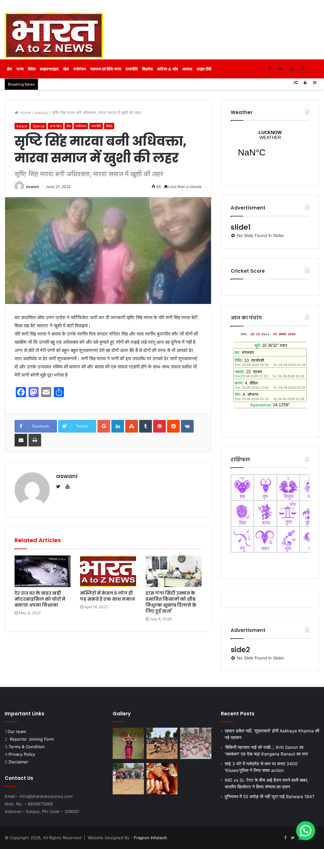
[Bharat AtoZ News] (54, 35)
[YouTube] (291, 68)
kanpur (41, 112)
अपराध (187, 68)
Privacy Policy (22, 754)
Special (39, 126)
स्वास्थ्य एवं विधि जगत (105, 68)
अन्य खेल (55, 126)
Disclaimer (18, 761)
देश (68, 126)
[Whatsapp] (313, 68)
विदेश (31, 68)
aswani (32, 186)
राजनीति (132, 68)
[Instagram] (302, 68)
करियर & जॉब (167, 68)
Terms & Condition (27, 746)
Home (24, 112)
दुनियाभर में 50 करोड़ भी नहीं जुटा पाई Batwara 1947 (270, 796)
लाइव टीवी (204, 68)
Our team (17, 731)
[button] (305, 830)
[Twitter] (280, 68)
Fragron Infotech (150, 837)
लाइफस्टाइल (49, 68)
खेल (66, 68)
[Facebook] (269, 68)
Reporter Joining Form (32, 739)
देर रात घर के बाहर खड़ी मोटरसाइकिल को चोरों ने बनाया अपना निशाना (40, 599)
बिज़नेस (147, 68)
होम (9, 68)
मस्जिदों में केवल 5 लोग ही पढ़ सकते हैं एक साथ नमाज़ (107, 596)
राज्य (19, 68)
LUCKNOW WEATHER (270, 147)
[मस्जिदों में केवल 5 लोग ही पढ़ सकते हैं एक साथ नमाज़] (108, 571)
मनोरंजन (79, 68)
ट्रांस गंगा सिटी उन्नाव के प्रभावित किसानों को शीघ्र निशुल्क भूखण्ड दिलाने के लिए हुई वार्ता (171, 602)
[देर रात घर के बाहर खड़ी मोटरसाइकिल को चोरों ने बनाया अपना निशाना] (43, 571)
